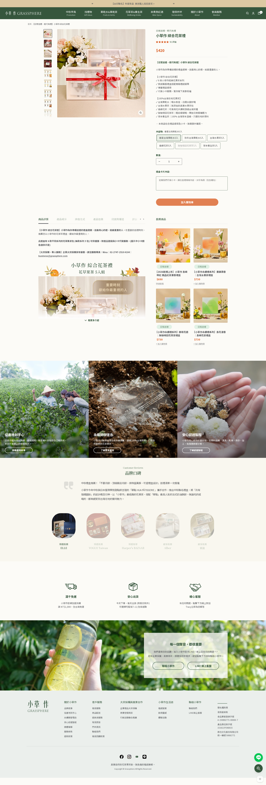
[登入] (253, 13)
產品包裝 (98, 219)
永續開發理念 (70, 717)
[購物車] (259, 13)
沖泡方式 (80, 219)
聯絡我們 (96, 731)
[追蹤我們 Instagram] (129, 757)
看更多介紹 (93, 320)
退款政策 (68, 736)
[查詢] (247, 13)
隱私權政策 (223, 707)
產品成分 (62, 219)
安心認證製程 (70, 722)
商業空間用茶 (126, 712)
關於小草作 (197, 13)
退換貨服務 (97, 717)
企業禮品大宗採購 (128, 708)
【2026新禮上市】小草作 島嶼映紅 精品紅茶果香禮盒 (172, 273)
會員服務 (217, 13)
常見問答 (96, 722)
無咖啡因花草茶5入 (187, 145)
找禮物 (88, 13)
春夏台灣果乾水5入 (168, 137)
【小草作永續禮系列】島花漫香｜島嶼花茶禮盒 (210, 333)
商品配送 (96, 712)
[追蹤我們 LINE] (144, 757)
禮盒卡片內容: (163, 171)
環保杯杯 (177, 13)
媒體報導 (68, 726)
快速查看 (160, 283)
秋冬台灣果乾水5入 (194, 137)
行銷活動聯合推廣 (128, 717)
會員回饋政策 (98, 736)
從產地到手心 (70, 712)
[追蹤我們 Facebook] (121, 757)
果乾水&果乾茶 (109, 13)
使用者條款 (223, 712)
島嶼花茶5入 (165, 145)
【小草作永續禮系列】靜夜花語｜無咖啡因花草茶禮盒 (172, 333)
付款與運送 (118, 219)
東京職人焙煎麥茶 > (144, 3)
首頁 (30, 24)
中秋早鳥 (71, 13)
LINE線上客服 (195, 712)
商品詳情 (43, 219)
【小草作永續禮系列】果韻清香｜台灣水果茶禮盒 (210, 273)
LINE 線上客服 (203, 666)
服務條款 (68, 731)
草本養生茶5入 (210, 145)
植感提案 (162, 708)
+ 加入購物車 (199, 283)
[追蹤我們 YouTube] (137, 757)
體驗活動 (162, 717)
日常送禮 (164, 266)
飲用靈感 (162, 712)
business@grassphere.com (52, 256)
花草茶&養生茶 (134, 13)
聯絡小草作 (168, 666)
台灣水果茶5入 (217, 137)
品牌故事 (68, 708)
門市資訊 (96, 726)
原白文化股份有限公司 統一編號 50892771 (228, 733)
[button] (162, 41)
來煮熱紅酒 (157, 13)
